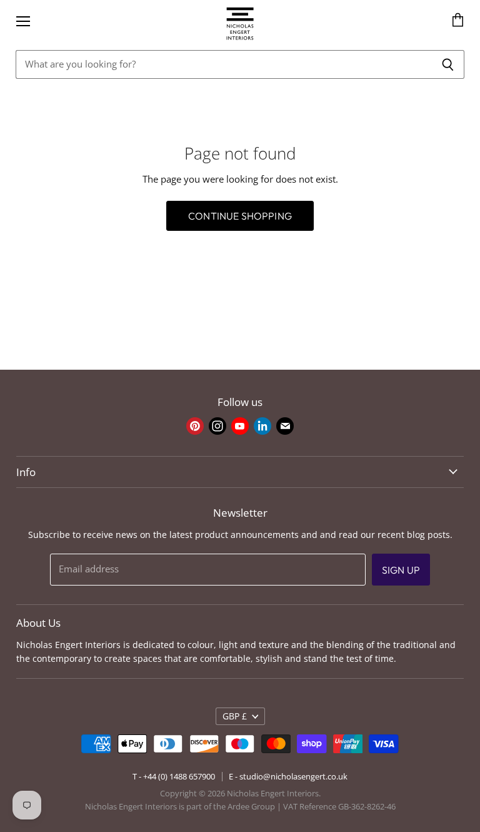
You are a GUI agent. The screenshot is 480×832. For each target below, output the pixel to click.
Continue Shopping (240, 216)
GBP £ (234, 716)
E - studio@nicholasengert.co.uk (288, 776)
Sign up (401, 570)
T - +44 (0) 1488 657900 (173, 776)
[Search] (447, 64)
